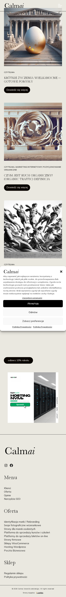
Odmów (33, 312)
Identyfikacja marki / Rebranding (21, 521)
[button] (61, 271)
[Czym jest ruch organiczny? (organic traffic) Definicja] (33, 132)
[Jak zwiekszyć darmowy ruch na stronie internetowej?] (33, 229)
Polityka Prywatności (21, 327)
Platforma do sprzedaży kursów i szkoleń (27, 532)
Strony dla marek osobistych (19, 528)
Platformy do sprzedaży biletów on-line (26, 536)
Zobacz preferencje (33, 321)
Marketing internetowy (29, 167)
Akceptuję (33, 303)
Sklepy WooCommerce (16, 543)
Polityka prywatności (15, 576)
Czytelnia (9, 72)
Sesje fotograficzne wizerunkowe (22, 525)
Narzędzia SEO (12, 498)
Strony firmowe (12, 539)
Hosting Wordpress (15, 546)
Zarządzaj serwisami (32, 298)
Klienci (7, 488)
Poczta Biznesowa (14, 550)
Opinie (7, 495)
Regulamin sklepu (13, 573)
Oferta (7, 491)
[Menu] (60, 6)
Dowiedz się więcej (18, 90)
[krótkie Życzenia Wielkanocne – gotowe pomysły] (33, 37)
